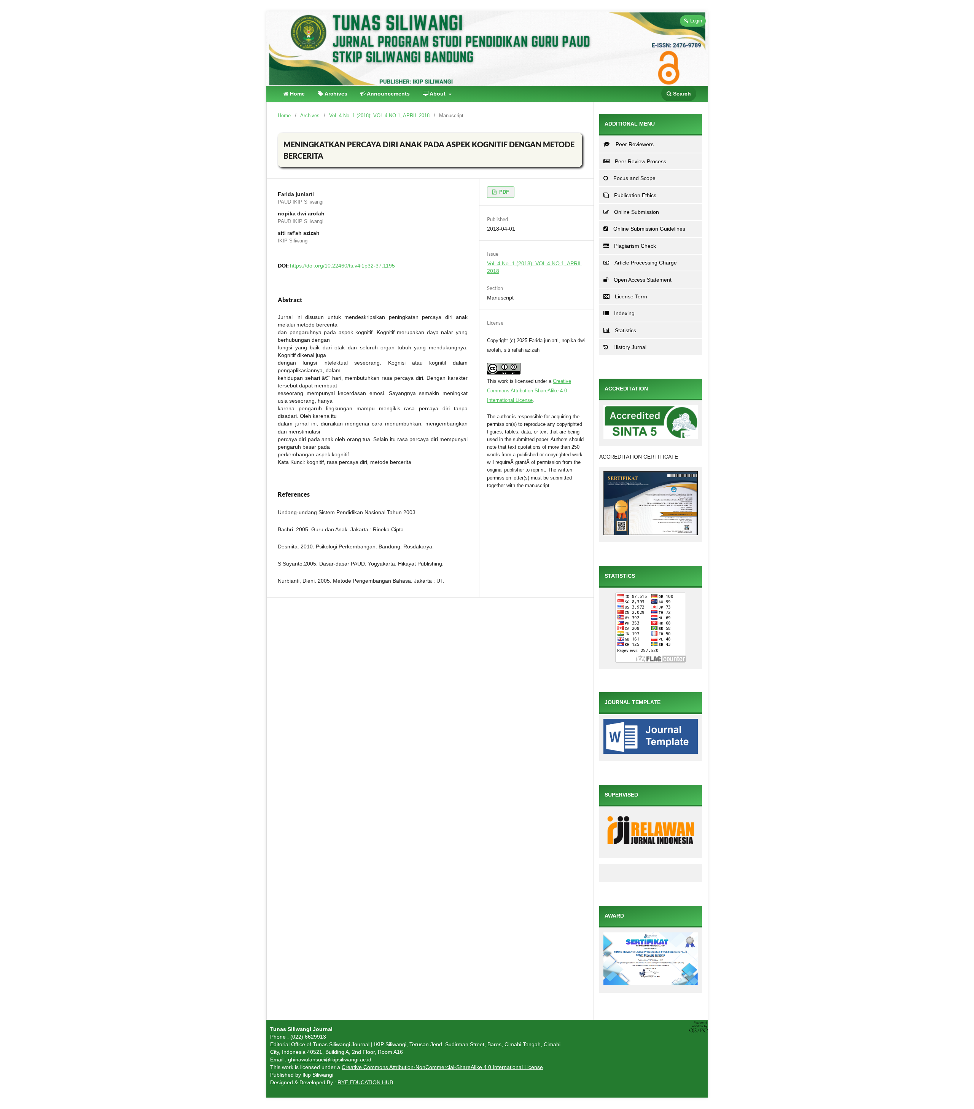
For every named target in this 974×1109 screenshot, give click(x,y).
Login (695, 21)
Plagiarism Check (635, 246)
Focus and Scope (634, 178)
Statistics (625, 330)
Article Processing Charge (645, 263)
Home (296, 94)
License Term (631, 296)
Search (681, 94)
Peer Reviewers (635, 144)
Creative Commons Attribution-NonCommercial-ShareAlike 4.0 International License (442, 1067)
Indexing (624, 313)
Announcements (388, 94)
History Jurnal (629, 347)
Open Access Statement (643, 280)
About (437, 94)
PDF (503, 192)
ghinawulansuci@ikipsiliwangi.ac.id (329, 1059)
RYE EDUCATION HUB (365, 1082)
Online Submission (636, 212)
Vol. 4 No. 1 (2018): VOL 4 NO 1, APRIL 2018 (379, 115)
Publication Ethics (635, 195)
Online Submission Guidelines (649, 229)
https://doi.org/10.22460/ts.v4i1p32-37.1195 (342, 266)
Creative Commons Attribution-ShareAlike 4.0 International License (529, 390)
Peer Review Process (640, 161)
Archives (335, 94)
